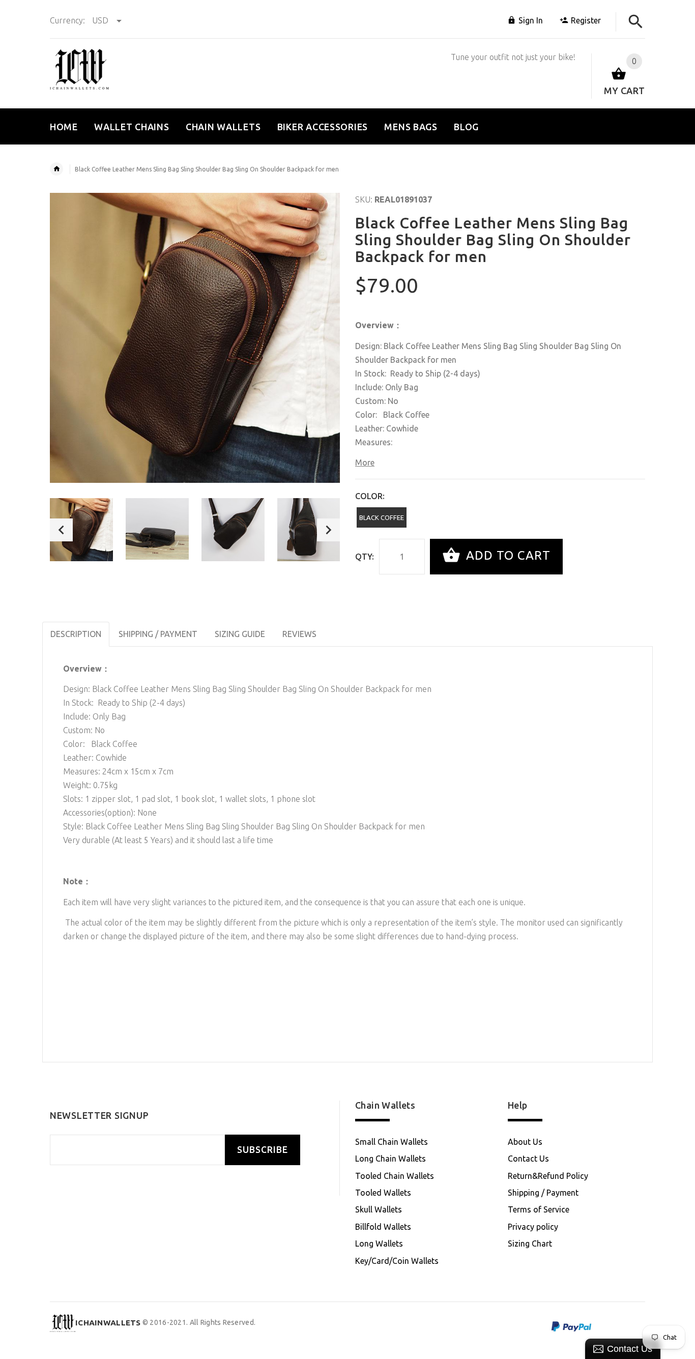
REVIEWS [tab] (299, 634)
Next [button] (328, 529)
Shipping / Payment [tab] (158, 634)
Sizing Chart (530, 1243)
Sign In (530, 20)
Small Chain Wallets (391, 1141)
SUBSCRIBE (262, 1149)
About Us (525, 1141)
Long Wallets (379, 1243)
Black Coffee (381, 517)
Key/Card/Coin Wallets (397, 1260)
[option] (81, 529)
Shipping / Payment (543, 1192)
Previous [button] (61, 529)
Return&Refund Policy (548, 1175)
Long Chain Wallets (390, 1158)
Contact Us (528, 1158)
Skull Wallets (378, 1209)
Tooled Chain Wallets (394, 1175)
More (364, 462)
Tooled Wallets (383, 1192)
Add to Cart (506, 555)
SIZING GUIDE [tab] (240, 634)
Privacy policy (533, 1226)
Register (586, 20)
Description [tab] (75, 634)
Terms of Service (538, 1209)
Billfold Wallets (383, 1226)
